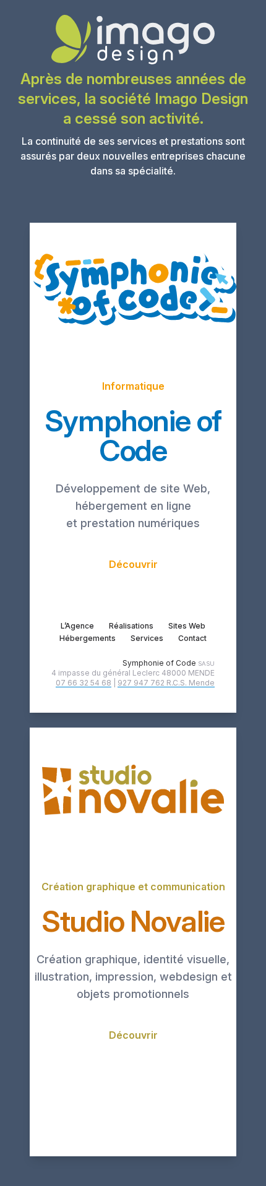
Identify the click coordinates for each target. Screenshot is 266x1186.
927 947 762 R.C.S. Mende (166, 682)
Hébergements (87, 638)
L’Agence (77, 625)
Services (147, 638)
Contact (192, 638)
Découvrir (133, 564)
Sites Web (186, 625)
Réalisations (131, 625)
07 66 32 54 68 (83, 682)
